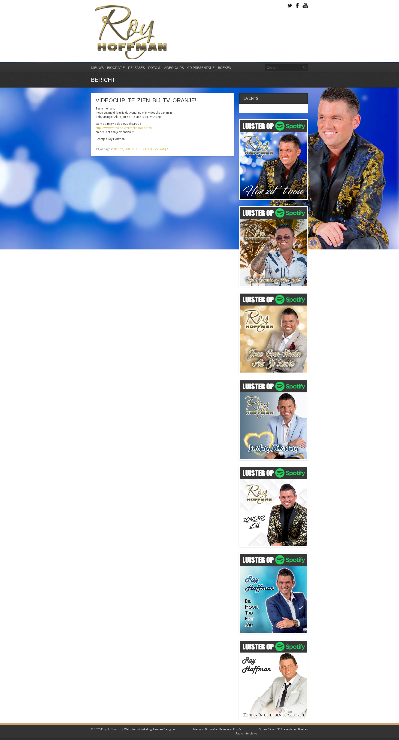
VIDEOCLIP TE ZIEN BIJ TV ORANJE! (146, 149)
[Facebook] (297, 6)
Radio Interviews (246, 733)
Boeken (224, 68)
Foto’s (154, 68)
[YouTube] (305, 6)
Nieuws (97, 68)
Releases (136, 68)
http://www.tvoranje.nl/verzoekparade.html (124, 128)
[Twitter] (289, 6)
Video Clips (174, 68)
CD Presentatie (201, 68)
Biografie (116, 68)
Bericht (118, 149)
